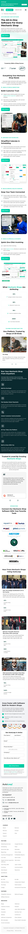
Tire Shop (5, 354)
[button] (9, 10)
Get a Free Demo (14, 766)
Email (6, 741)
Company (7, 752)
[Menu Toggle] (25, 9)
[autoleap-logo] (2, 9)
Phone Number (8, 746)
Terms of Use (6, 771)
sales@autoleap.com (13, 802)
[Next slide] (16, 364)
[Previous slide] (12, 364)
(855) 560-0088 (18, 9)
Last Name (17, 735)
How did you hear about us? (12, 758)
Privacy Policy (14, 771)
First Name (7, 735)
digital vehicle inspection (9, 95)
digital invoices (10, 249)
